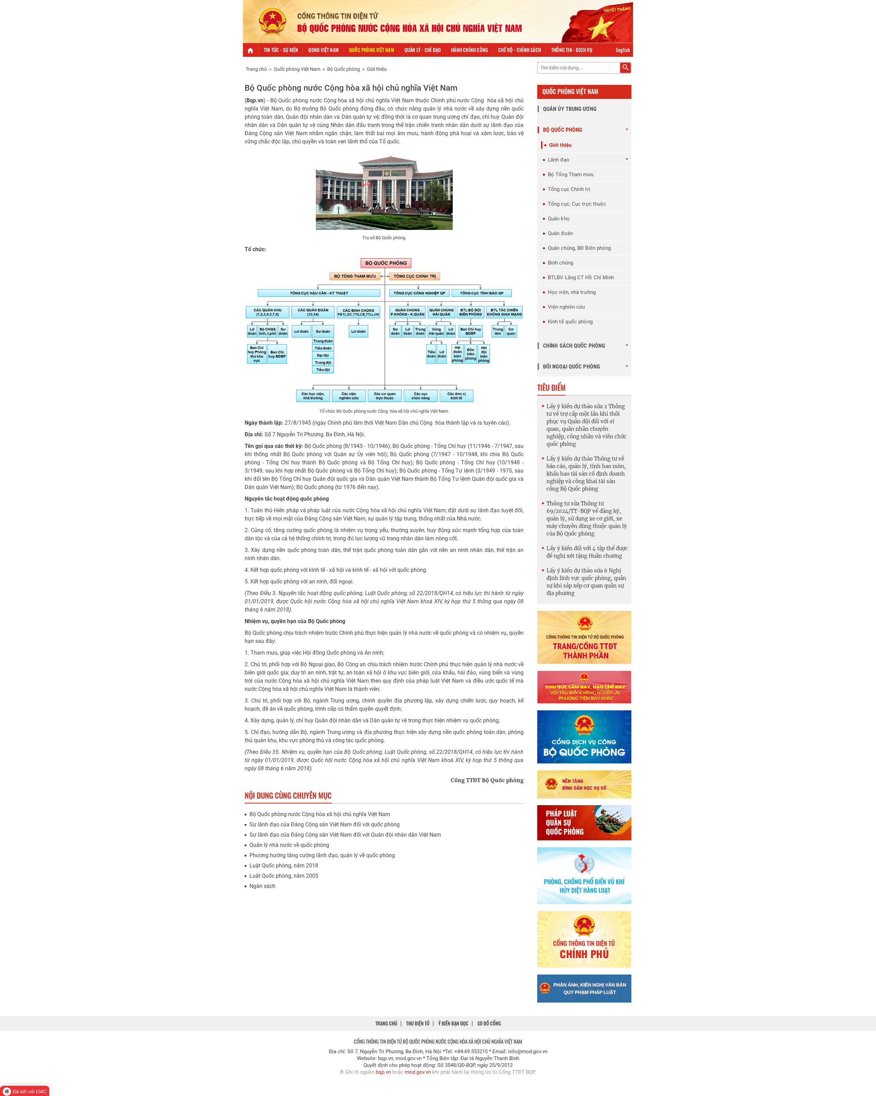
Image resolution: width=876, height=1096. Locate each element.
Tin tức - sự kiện (281, 49)
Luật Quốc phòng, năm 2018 (283, 865)
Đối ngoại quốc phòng (571, 366)
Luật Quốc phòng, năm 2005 (283, 876)
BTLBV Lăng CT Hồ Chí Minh (581, 277)
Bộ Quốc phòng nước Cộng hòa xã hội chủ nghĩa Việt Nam (319, 814)
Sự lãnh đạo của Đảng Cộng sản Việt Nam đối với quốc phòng (324, 824)
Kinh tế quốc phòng (570, 322)
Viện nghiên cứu (566, 307)
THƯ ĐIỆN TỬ (417, 1023)
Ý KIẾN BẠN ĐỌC (453, 1023)
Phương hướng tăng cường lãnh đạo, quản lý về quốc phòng (322, 855)
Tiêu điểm (551, 387)
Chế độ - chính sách (519, 49)
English (623, 49)
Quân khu (558, 219)
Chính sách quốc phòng (574, 346)
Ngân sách (262, 886)
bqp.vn (383, 1072)
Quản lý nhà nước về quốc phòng (289, 845)
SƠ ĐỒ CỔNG (489, 1023)
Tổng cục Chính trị (569, 189)
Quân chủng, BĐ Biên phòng (579, 248)
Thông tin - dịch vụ (571, 49)
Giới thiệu (377, 69)
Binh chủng (560, 263)
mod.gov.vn (418, 1072)
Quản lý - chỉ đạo (422, 49)
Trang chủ (256, 69)
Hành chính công (469, 49)
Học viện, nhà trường (572, 292)
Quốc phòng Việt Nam (371, 49)
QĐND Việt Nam (323, 49)
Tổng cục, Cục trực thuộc (577, 204)
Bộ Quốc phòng (343, 69)
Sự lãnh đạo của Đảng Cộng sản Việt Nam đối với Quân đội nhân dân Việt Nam (345, 834)
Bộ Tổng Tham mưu (571, 174)
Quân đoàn (560, 233)
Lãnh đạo (558, 160)
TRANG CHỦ (386, 1023)
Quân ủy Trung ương (569, 109)
